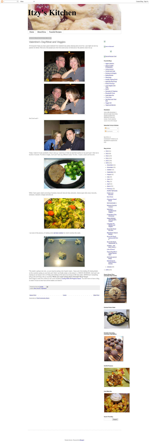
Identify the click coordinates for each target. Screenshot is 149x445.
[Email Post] (47, 286)
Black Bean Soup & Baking (112, 233)
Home (32, 32)
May (108, 181)
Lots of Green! (111, 249)
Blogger (82, 440)
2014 (107, 151)
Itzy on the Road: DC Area (111, 229)
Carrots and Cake (110, 71)
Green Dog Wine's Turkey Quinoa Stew (112, 253)
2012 (107, 156)
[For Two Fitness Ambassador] (105, 41)
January (109, 267)
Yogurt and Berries (110, 105)
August (109, 174)
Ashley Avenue (109, 69)
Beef (35, 288)
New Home (110, 197)
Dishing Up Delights (110, 73)
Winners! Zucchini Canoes (112, 206)
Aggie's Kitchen (109, 63)
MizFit (107, 89)
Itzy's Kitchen (52, 12)
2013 (107, 153)
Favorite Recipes (55, 32)
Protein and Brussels (110, 193)
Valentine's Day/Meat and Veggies (111, 211)
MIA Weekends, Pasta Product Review (111, 262)
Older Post (96, 295)
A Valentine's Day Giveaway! (111, 215)
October (109, 169)
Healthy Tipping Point (111, 79)
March (109, 186)
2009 (107, 163)
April (108, 184)
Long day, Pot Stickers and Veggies (111, 225)
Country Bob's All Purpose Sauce (71, 278)
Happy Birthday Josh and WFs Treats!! (111, 220)
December (110, 165)
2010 (107, 160)
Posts (108, 128)
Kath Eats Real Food (111, 81)
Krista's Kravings (110, 83)
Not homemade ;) (111, 203)
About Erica (41, 32)
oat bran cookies (59, 233)
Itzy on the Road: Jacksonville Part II (112, 238)
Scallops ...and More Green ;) (111, 246)
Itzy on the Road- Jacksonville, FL (112, 242)
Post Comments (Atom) (43, 298)
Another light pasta (112, 190)
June (108, 179)
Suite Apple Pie (109, 95)
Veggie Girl (108, 103)
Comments (109, 131)
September (110, 172)
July (108, 177)
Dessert (39, 288)
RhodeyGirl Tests (110, 93)
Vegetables (44, 288)
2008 (107, 270)
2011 (107, 158)
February (109, 188)
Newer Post (33, 295)
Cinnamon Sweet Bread (111, 200)
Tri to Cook (108, 97)
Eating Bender (109, 75)
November (110, 167)
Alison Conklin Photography (109, 66)
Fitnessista (108, 77)
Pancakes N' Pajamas (111, 91)
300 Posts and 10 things (112, 257)
